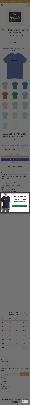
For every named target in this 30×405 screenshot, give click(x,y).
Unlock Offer (19, 205)
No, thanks (19, 209)
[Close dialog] (28, 194)
